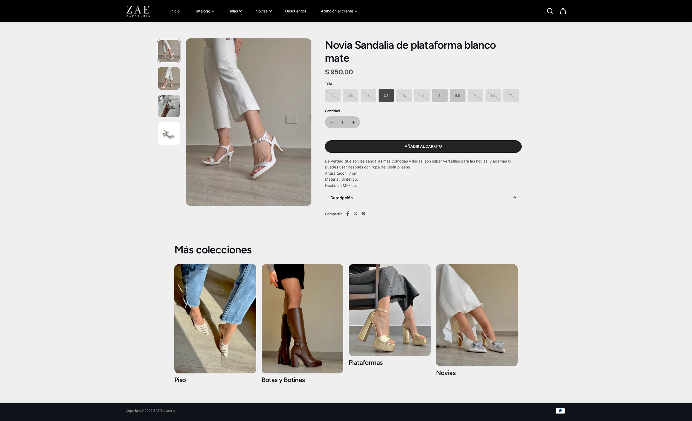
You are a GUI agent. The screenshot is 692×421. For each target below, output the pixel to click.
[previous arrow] (196, 123)
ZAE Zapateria (164, 411)
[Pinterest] (363, 213)
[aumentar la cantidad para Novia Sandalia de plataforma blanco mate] (353, 122)
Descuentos (295, 11)
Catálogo (202, 11)
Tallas (233, 11)
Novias (261, 11)
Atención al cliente (337, 11)
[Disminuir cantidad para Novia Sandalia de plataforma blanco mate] (331, 122)
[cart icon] (563, 11)
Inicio (174, 11)
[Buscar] (550, 11)
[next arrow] (301, 123)
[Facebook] (347, 213)
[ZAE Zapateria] (138, 11)
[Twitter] (355, 213)
